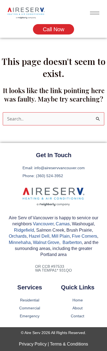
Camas (63, 223)
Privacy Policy (33, 344)
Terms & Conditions (69, 344)
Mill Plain (61, 236)
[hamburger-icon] (95, 13)
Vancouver (43, 223)
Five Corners (84, 236)
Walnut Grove (46, 242)
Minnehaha (20, 242)
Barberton (72, 242)
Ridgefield (24, 230)
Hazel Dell (39, 236)
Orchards (18, 236)
